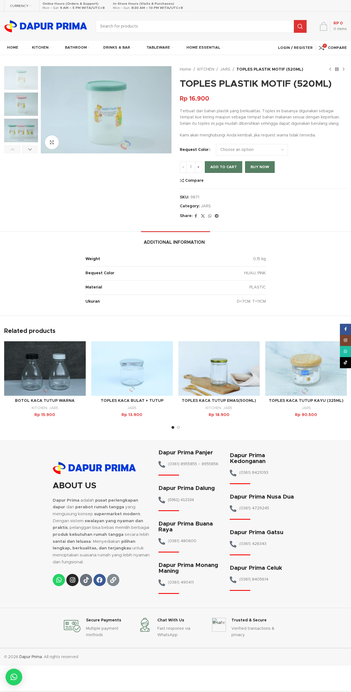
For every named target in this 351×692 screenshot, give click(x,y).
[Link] (113, 580)
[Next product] (343, 69)
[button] (12, 149)
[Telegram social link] (216, 216)
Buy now (260, 167)
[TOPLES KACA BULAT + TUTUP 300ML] (132, 368)
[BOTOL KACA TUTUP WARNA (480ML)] (45, 368)
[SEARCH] (300, 26)
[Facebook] (100, 580)
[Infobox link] (98, 628)
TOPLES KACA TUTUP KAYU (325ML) (306, 401)
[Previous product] (330, 69)
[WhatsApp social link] (209, 216)
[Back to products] (337, 69)
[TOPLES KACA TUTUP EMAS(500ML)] (219, 368)
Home (185, 69)
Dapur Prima (30, 657)
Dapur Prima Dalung (186, 488)
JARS (225, 69)
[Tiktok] (86, 580)
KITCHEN (205, 69)
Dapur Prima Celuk (256, 568)
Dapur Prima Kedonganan (248, 458)
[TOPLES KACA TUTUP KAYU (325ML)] (306, 368)
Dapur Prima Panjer (185, 452)
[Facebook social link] (196, 216)
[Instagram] (72, 580)
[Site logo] (45, 26)
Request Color (194, 150)
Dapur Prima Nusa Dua (262, 497)
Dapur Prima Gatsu (256, 532)
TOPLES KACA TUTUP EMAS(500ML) (219, 401)
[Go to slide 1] (172, 427)
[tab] (175, 239)
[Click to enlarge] (52, 142)
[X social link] (202, 216)
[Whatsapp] (59, 580)
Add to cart (223, 167)
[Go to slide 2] (178, 427)
